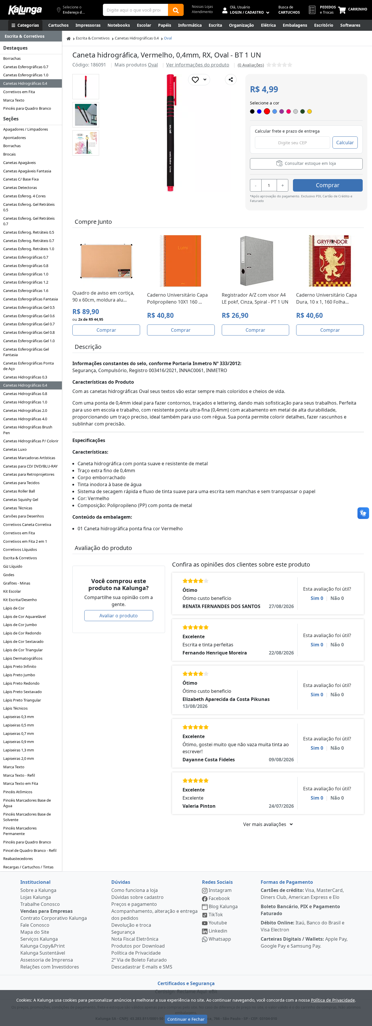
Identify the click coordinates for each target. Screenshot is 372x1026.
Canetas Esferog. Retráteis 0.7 (28, 240)
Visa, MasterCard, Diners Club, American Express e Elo (302, 893)
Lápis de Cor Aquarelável (24, 616)
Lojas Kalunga (35, 897)
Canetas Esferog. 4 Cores (24, 196)
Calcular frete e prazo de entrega (287, 131)
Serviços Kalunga (39, 939)
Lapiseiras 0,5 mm (18, 725)
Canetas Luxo (15, 449)
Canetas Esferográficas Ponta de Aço (28, 365)
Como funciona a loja (134, 890)
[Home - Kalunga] (69, 38)
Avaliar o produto (118, 615)
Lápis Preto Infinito (19, 666)
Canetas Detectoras (20, 187)
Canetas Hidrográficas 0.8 (25, 393)
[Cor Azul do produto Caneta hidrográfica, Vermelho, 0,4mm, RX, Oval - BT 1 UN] (259, 111)
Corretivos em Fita (19, 91)
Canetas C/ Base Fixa (21, 179)
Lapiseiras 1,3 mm (18, 750)
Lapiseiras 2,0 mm (18, 758)
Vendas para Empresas (46, 911)
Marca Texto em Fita (20, 783)
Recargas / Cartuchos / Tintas (28, 867)
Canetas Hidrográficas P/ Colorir (30, 440)
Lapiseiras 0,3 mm (18, 716)
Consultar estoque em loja (310, 163)
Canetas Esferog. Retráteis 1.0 (28, 248)
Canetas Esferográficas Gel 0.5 (29, 307)
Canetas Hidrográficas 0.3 (25, 377)
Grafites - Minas (16, 583)
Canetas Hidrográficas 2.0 (25, 410)
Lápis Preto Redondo (21, 683)
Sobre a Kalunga (38, 890)
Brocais (9, 154)
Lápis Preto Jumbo (19, 674)
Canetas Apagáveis (19, 162)
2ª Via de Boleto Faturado (139, 960)
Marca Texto (13, 100)
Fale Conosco (34, 925)
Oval (168, 38)
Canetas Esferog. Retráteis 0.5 (28, 232)
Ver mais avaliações (265, 824)
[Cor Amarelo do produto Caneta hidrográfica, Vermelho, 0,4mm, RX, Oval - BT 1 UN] (309, 111)
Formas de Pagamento (287, 882)
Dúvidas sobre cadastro (137, 897)
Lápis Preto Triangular (22, 700)
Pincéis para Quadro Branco (27, 108)
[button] (85, 86)
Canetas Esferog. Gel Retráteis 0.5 (29, 207)
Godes (8, 574)
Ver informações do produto (197, 65)
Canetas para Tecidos (21, 482)
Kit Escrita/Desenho (20, 599)
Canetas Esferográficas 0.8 (25, 265)
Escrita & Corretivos (20, 557)
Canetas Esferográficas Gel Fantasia (26, 352)
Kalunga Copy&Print (42, 946)
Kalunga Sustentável (42, 953)
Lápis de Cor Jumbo (20, 624)
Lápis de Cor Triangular (23, 649)
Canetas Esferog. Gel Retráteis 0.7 (29, 221)
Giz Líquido (12, 566)
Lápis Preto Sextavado (22, 691)
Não (337, 598)
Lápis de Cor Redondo (22, 633)
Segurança (123, 932)
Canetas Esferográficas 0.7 (25, 66)
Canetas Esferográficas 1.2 (25, 282)
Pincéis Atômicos (17, 791)
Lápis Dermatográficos (22, 658)
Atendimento (202, 11)
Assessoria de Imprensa (46, 960)
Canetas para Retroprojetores (28, 474)
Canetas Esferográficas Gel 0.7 (29, 324)
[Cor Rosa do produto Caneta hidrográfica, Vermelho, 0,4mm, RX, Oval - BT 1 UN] (288, 111)
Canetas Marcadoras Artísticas (29, 457)
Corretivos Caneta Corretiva (27, 524)
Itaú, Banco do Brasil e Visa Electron (302, 926)
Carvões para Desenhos (23, 516)
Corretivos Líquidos (20, 549)
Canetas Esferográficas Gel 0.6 (29, 315)
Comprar (327, 185)
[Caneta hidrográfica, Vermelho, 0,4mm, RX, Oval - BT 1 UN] (86, 87)
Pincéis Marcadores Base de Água (27, 803)
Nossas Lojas (202, 6)
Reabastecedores (18, 858)
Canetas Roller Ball (19, 491)
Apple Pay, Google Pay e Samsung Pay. (304, 942)
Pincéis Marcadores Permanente (20, 830)
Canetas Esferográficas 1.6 (25, 290)
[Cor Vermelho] (267, 111)
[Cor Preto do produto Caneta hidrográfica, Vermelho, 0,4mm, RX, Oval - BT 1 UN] (252, 111)
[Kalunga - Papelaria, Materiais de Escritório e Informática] (25, 10)
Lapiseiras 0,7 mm (18, 733)
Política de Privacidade (136, 953)
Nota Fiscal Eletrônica (134, 939)
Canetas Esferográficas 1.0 (25, 74)
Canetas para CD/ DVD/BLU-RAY (30, 466)
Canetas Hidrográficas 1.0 (25, 402)
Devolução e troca (131, 925)
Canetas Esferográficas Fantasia (30, 299)
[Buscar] (176, 10)
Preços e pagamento (134, 904)
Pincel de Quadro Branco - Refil (29, 850)
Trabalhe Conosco (40, 904)
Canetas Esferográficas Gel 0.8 (29, 332)
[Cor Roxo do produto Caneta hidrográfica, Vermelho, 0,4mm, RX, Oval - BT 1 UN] (281, 111)
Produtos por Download (138, 946)
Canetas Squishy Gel (20, 499)
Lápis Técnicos (15, 708)
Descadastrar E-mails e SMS (141, 967)
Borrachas (12, 58)
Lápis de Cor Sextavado (23, 641)
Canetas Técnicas (17, 508)
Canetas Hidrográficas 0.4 (25, 83)
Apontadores (14, 137)
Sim (317, 598)
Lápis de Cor (13, 608)
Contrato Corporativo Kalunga (53, 918)
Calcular (345, 142)
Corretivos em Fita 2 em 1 (25, 541)
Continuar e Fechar (186, 1019)
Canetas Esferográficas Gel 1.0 (29, 340)
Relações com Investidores (49, 967)
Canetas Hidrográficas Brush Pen (27, 429)
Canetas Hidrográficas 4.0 (25, 418)
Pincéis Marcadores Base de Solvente (27, 817)
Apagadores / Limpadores (25, 129)
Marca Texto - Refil (19, 775)
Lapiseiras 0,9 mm (18, 741)
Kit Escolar (12, 591)
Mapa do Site (34, 932)
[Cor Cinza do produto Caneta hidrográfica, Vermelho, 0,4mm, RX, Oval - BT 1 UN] (295, 111)
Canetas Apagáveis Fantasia (27, 171)
